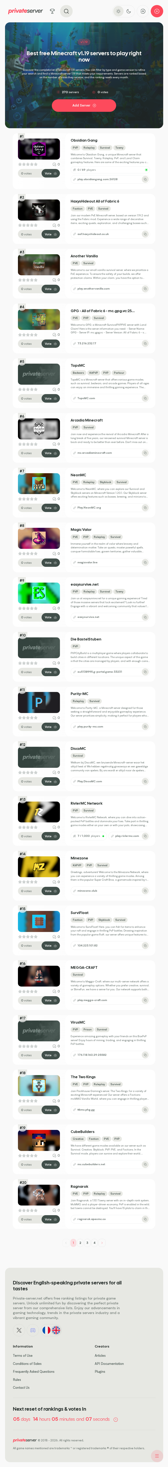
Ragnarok (79, 1186)
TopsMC (78, 365)
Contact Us (21, 1387)
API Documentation (109, 1364)
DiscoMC (78, 748)
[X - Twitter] (19, 1330)
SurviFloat (80, 913)
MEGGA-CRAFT (84, 967)
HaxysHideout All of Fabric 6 (95, 201)
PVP (75, 147)
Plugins (100, 1371)
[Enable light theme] (118, 11)
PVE (90, 208)
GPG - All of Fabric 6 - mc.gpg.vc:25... (103, 311)
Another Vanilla (84, 256)
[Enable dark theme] (129, 11)
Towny (119, 147)
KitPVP (93, 372)
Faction (77, 208)
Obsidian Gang (84, 140)
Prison (88, 1029)
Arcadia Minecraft (87, 420)
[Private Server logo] (25, 11)
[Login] (143, 11)
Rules (17, 1380)
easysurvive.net (85, 584)
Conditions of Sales (27, 1364)
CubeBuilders (82, 1132)
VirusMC (78, 1022)
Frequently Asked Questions (33, 1371)
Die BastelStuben (86, 639)
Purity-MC (79, 694)
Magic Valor (81, 530)
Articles (100, 1355)
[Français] (46, 1330)
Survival (105, 147)
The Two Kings (83, 1077)
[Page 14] (102, 1243)
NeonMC (78, 475)
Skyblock (105, 482)
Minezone (79, 858)
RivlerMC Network (87, 803)
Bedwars (78, 372)
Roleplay (89, 147)
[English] (56, 1330)
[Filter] (157, 1456)
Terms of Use (23, 1355)
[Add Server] (157, 11)
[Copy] (145, 179)
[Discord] (33, 1330)
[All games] (52, 11)
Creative (78, 1138)
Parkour (119, 372)
